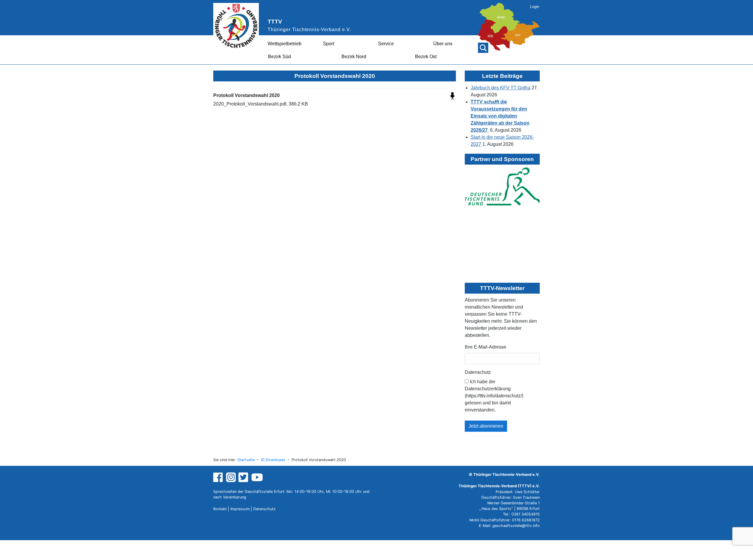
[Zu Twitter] (244, 477)
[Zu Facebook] (218, 477)
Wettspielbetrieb (284, 43)
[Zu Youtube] (257, 477)
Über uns (442, 43)
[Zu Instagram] (230, 477)
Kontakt (220, 509)
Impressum (240, 509)
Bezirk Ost (426, 56)
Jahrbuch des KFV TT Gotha (500, 87)
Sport (328, 43)
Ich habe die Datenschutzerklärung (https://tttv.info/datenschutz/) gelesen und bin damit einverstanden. (494, 395)
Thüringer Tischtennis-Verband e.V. (309, 29)
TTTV (275, 22)
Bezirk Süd (279, 56)
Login (534, 6)
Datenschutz (478, 372)
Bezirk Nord (353, 56)
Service (386, 43)
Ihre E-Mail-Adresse (485, 346)
